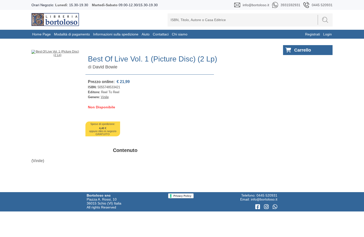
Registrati (312, 34)
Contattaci (161, 34)
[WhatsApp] (275, 207)
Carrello (302, 50)
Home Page (41, 34)
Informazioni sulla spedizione (115, 34)
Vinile (105, 97)
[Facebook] (258, 207)
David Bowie (105, 66)
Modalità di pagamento (72, 34)
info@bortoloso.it (264, 199)
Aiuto (146, 34)
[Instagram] (267, 207)
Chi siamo (179, 34)
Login (327, 34)
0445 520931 (267, 195)
